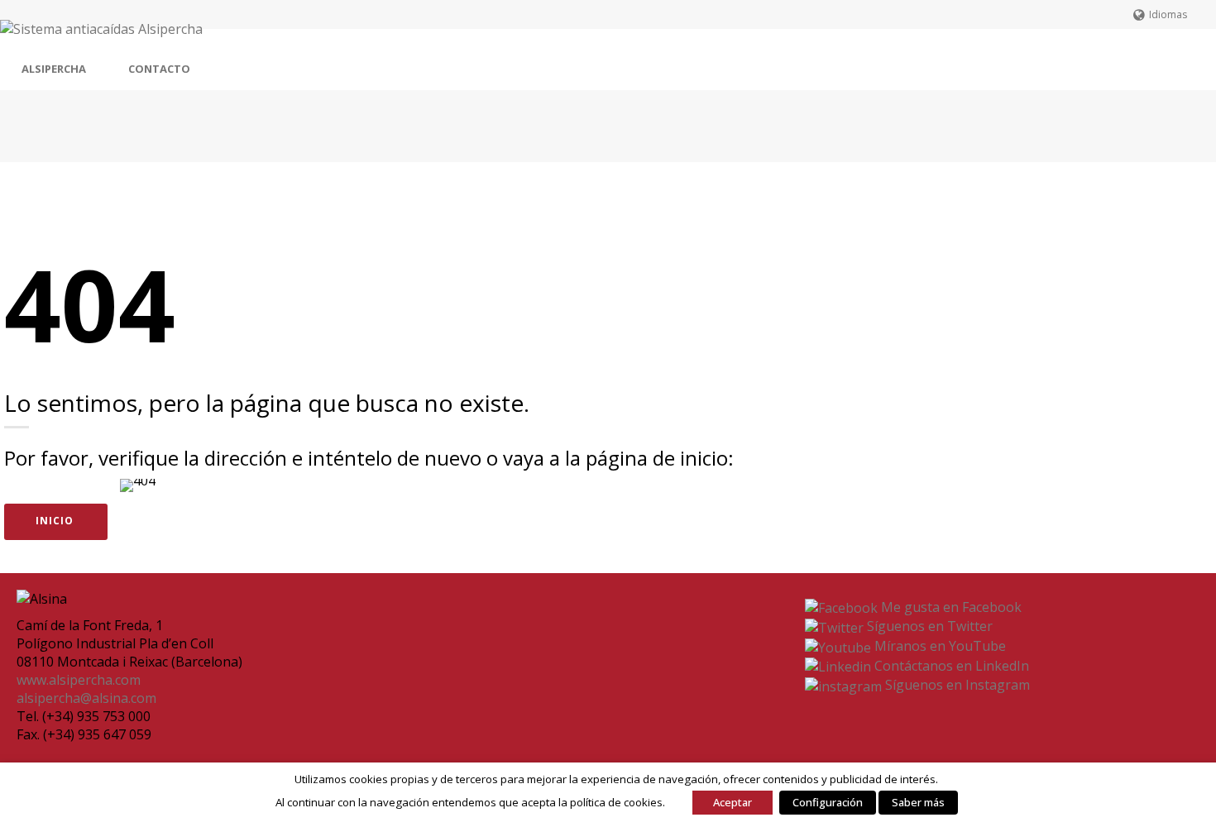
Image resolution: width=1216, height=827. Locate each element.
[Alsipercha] (101, 38)
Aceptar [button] (732, 802)
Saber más (918, 802)
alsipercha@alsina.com (86, 698)
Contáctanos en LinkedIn (950, 666)
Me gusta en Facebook (950, 607)
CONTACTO (159, 68)
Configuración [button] (827, 802)
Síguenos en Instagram (956, 685)
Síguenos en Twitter (928, 626)
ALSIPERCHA (54, 68)
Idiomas (1168, 14)
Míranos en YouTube (938, 646)
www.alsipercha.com (79, 680)
